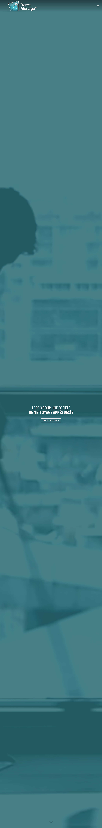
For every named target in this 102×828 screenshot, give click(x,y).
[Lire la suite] (51, 821)
